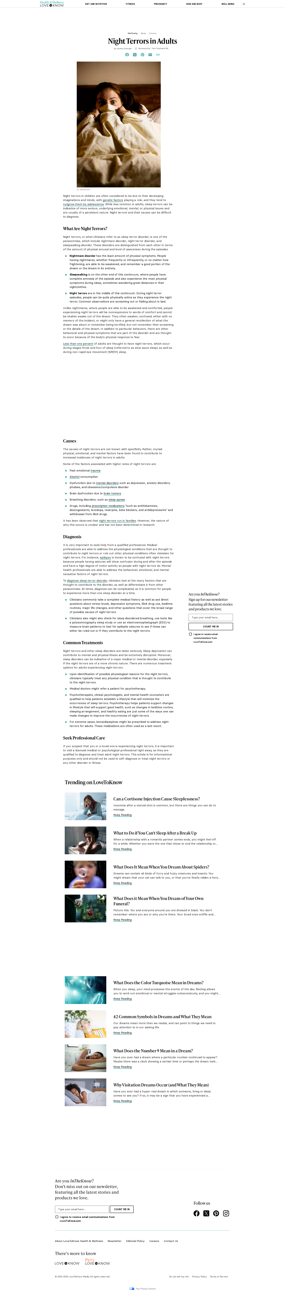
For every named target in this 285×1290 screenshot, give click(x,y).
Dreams (152, 33)
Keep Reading (122, 815)
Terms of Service (219, 1276)
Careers (154, 1241)
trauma (95, 470)
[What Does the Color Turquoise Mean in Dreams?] (85, 990)
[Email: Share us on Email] (150, 55)
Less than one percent (78, 343)
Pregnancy (160, 4)
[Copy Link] (158, 55)
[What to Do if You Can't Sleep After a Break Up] (85, 840)
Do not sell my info (179, 1276)
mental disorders (107, 483)
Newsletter (114, 1241)
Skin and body (194, 4)
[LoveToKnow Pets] (97, 1261)
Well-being (227, 4)
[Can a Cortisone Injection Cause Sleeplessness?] (85, 806)
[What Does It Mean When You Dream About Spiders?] (85, 874)
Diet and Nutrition (96, 4)
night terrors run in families (117, 520)
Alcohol (75, 476)
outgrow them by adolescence (83, 204)
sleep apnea (117, 499)
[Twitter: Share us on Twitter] (135, 55)
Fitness (130, 4)
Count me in (211, 626)
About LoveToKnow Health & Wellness (79, 1241)
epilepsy (105, 557)
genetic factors (113, 200)
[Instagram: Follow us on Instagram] (226, 1213)
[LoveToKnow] (67, 1261)
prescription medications (108, 506)
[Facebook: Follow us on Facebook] (197, 1213)
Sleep (143, 33)
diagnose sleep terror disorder (87, 580)
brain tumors (112, 493)
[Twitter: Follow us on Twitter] (206, 1213)
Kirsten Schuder (124, 48)
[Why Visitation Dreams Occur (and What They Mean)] (85, 1092)
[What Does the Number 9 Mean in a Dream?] (85, 1058)
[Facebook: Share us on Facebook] (127, 55)
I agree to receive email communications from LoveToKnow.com (206, 638)
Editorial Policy (135, 1241)
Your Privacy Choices (146, 1288)
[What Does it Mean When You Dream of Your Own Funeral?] (85, 908)
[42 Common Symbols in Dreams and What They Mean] (85, 1024)
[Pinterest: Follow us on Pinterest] (216, 1213)
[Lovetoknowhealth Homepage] (52, 4)
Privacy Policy (199, 1276)
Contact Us (171, 1241)
